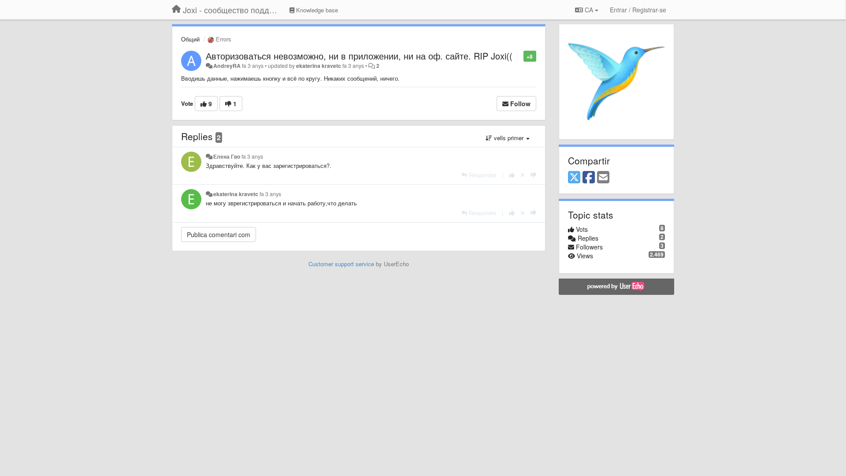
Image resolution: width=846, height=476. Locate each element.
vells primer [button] (508, 138)
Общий (190, 39)
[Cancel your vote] (522, 175)
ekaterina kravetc (318, 66)
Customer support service (341, 264)
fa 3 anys (252, 156)
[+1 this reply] (512, 175)
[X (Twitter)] (574, 177)
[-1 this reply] (533, 175)
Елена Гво (226, 156)
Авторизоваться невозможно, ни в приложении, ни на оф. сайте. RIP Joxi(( (359, 55)
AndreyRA (227, 66)
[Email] (603, 177)
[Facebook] (589, 177)
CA (589, 9)
